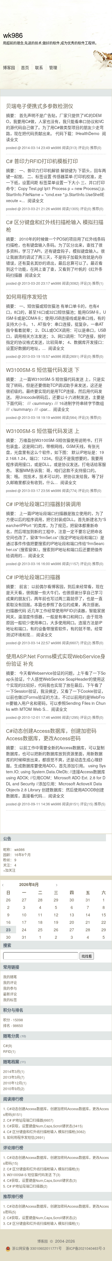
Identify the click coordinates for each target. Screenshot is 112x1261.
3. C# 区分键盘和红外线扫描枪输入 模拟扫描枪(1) (41, 1223)
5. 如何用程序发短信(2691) (24, 1137)
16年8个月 (22, 854)
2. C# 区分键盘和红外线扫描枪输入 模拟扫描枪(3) (41, 1168)
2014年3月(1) (13, 1071)
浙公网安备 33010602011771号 (37, 1248)
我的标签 (10, 999)
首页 (25, 67)
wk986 (13, 35)
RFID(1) (9, 1051)
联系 (39, 67)
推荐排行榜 (13, 1196)
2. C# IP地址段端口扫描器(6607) (28, 1120)
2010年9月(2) (13, 1088)
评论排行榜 (13, 1147)
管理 (53, 67)
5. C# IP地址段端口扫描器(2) (25, 1186)
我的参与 (10, 988)
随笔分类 (11, 1036)
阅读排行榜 (13, 1099)
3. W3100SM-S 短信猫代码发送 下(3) (31, 1174)
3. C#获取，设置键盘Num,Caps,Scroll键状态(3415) (43, 1125)
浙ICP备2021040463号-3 (85, 1248)
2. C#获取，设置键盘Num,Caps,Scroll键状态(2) (40, 1217)
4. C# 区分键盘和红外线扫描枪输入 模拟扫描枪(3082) (44, 1131)
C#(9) (7, 1045)
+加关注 (9, 870)
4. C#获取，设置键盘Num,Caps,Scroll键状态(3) (40, 1180)
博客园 (9, 67)
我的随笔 (10, 976)
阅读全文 (36, 200)
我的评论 (10, 982)
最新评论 (10, 993)
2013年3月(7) (13, 1077)
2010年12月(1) (14, 1082)
